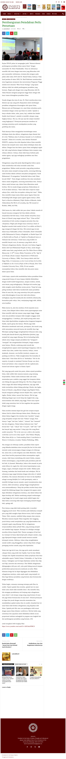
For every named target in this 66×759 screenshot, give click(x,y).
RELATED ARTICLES (8, 664)
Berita (31, 13)
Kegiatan (16, 13)
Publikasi (37, 13)
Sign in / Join (19, 2)
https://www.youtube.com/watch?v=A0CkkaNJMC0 (18, 626)
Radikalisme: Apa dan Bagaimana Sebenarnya (34, 644)
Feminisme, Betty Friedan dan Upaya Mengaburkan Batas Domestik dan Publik (21, 679)
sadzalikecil (6, 28)
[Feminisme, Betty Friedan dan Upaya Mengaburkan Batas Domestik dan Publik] (22, 671)
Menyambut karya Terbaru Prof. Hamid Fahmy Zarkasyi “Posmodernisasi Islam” (7, 680)
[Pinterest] (11, 33)
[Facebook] (56, 2)
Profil (9, 13)
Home (4, 13)
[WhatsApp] (15, 33)
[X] (61, 2)
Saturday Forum (11, 19)
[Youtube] (64, 2)
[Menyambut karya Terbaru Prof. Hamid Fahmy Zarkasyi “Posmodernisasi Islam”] (8, 671)
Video (43, 13)
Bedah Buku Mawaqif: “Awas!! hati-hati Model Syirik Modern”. (9, 645)
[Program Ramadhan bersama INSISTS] (36, 671)
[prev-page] (39, 664)
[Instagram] (59, 2)
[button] (63, 14)
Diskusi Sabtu (19, 675)
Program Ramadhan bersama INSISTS (35, 677)
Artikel (25, 13)
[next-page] (41, 664)
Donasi (48, 13)
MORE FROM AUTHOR (20, 664)
